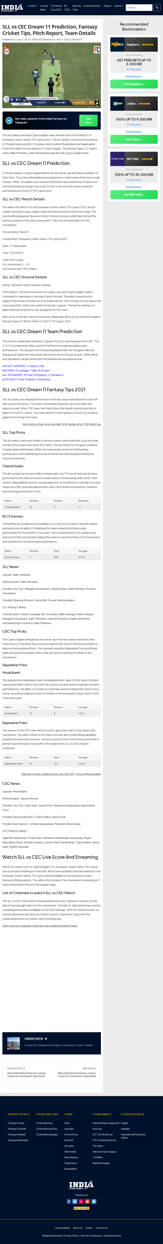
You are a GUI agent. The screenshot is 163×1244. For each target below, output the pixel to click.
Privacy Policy (71, 1235)
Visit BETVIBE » (134, 194)
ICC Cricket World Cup (104, 1140)
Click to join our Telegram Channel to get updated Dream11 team (39, 925)
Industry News (62, 1227)
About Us (78, 1227)
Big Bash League (101, 1163)
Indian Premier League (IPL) (106, 1123)
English (124, 1123)
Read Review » (134, 76)
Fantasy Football (17, 1128)
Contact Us (102, 1227)
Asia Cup (97, 1128)
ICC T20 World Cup (103, 1134)
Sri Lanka (69, 1145)
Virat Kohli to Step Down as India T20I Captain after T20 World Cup (61, 424)
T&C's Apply (136, 69)
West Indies (70, 1151)
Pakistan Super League (104, 1151)
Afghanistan (70, 1163)
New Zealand (71, 1157)
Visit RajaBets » (134, 84)
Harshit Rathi (34, 1038)
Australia (69, 1128)
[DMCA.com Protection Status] (81, 1208)
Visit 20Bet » (133, 139)
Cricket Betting (44, 1123)
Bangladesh (70, 1168)
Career (89, 1227)
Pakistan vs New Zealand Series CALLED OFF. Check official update (61, 774)
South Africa (71, 1134)
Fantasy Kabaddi (16, 1134)
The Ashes (98, 1145)
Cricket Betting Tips (46, 1128)
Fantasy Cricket (16, 1123)
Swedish (125, 1128)
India (66, 1123)
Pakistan (68, 1140)
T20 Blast (98, 1157)
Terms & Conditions (90, 1235)
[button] (69, 1201)
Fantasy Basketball (18, 1140)
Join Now (88, 120)
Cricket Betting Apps (47, 1134)
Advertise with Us (112, 1235)
